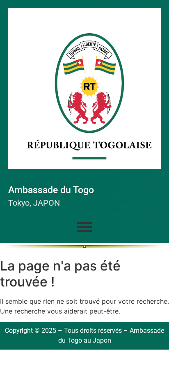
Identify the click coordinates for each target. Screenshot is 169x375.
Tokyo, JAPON (34, 203)
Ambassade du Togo (51, 189)
